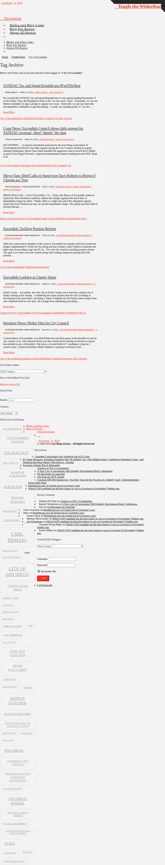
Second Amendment (15, 823)
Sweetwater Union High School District (17, 832)
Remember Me (48, 571)
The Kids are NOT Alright (50, 477)
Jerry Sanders (12, 626)
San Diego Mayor (12, 789)
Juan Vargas (9, 642)
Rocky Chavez (9, 733)
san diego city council (17, 763)
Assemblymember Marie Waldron (73, 235)
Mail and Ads (10, 687)
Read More (9, 112)
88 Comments (56, 92)
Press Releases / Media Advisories (73, 187)
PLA (77, 312)
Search (3, 400)
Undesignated (46, 139)
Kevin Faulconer (17, 668)
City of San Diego (17, 571)
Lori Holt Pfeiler (37, 358)
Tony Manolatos (14, 861)
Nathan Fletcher (17, 700)
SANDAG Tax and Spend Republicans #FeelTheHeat (41, 85)
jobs (30, 625)
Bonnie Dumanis (17, 500)
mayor (28, 687)
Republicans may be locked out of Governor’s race (54, 485)
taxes (9, 843)
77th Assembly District (17, 439)
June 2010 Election (17, 653)
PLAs (83, 312)
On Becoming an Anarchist (51, 474)
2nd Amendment (12, 429)
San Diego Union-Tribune (17, 814)
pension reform (41, 267)
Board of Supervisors (11, 218)
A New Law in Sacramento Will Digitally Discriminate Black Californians (74, 471)
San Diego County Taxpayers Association (18, 777)
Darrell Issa (11, 598)
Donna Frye (7, 605)
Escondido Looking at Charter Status (29, 277)
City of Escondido (9, 118)
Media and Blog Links (37, 426)
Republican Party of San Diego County (17, 724)
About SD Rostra (46, 431)
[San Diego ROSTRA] (12, 35)
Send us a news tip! (10, 384)
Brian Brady (41, 92)
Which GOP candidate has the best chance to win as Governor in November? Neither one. (74, 488)
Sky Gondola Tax (49, 118)
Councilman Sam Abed (30, 165)
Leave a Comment (65, 139)
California (11, 520)
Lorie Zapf (9, 679)
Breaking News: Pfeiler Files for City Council (36, 323)
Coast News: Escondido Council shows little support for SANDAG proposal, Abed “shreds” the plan (43, 130)
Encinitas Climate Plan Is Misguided (41, 465)
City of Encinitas (11, 557)
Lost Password (44, 585)
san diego (13, 750)
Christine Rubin (10, 551)
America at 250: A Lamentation (53, 468)
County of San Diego (51, 218)
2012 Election (16, 453)
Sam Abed (24, 118)
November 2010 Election (74, 358)
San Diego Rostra (18, 801)
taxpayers (9, 853)
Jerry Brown (8, 619)
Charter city (6, 312)
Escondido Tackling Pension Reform (29, 229)
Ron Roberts (27, 733)
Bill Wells (10, 463)
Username (42, 559)
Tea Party (27, 852)
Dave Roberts (69, 218)
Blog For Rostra (34, 428)
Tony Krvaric (65, 118)
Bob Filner (13, 486)
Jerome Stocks (10, 612)
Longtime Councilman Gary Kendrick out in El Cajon (62, 456)
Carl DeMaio (17, 537)
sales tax (8, 740)
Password (42, 565)
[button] (10, 18)
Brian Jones (10, 511)
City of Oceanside (39, 312)
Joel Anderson (12, 635)
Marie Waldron (26, 267)
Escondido (54, 312)
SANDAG (34, 118)
